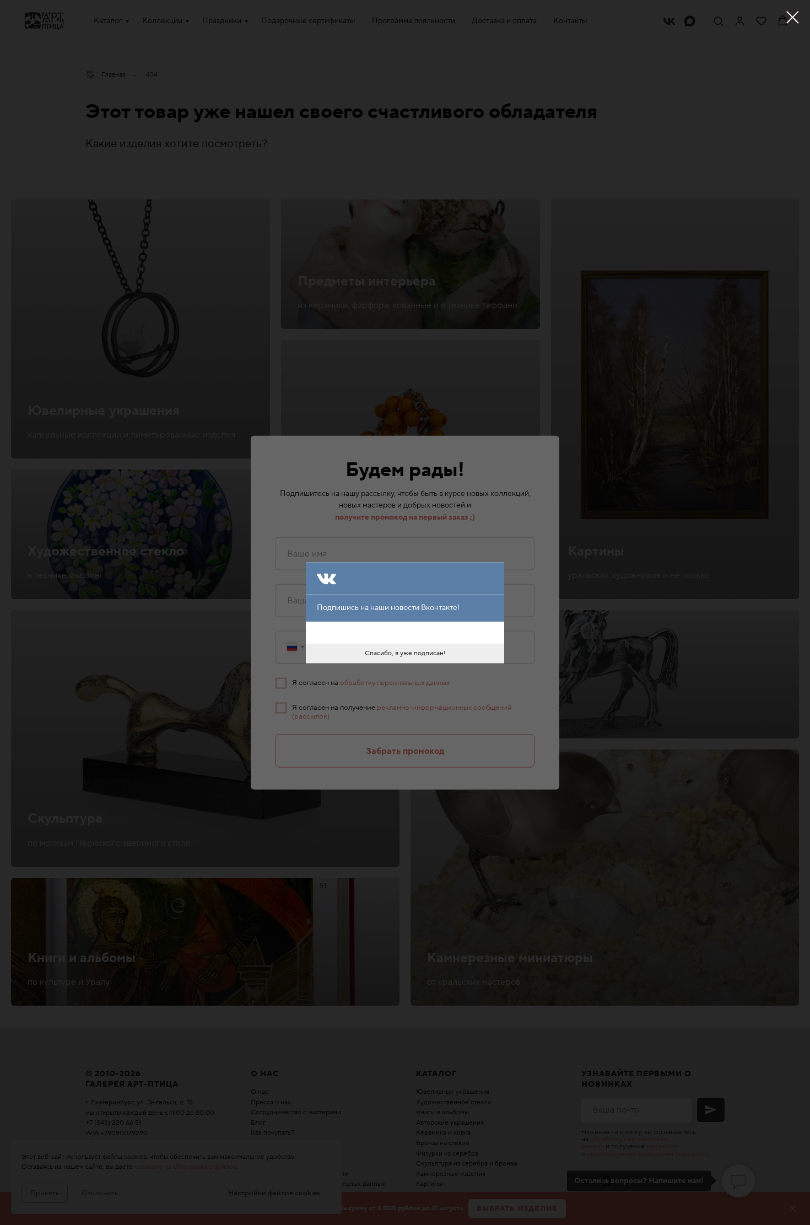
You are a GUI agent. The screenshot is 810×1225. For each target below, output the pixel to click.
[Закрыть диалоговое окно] (792, 17)
